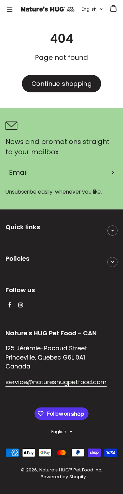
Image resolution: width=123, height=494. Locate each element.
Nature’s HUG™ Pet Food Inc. (70, 470)
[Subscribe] (113, 172)
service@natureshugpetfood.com (56, 382)
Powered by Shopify (63, 476)
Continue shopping (61, 83)
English (89, 9)
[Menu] (9, 9)
